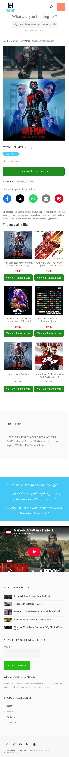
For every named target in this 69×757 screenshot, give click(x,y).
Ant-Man (25, 41)
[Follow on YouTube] (20, 744)
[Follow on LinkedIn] (27, 744)
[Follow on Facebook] (7, 744)
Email (9, 647)
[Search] (51, 7)
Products (10, 717)
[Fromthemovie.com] (11, 7)
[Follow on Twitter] (13, 744)
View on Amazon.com (33, 171)
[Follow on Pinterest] (34, 744)
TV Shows (11, 722)
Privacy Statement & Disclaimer (15, 750)
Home (5, 41)
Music (30, 182)
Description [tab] (14, 424)
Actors (9, 705)
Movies (14, 41)
